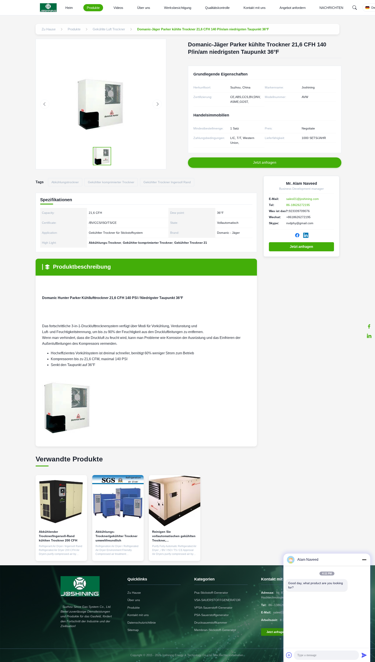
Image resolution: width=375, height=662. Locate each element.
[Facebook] (369, 326)
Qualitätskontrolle (217, 8)
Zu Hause (134, 592)
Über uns (143, 8)
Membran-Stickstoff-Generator (215, 630)
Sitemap (133, 630)
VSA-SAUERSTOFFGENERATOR (217, 600)
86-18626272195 (298, 205)
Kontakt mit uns (254, 8)
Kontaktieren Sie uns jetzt (61, 554)
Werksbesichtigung (177, 8)
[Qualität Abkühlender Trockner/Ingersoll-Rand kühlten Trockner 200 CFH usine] (61, 500)
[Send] (364, 655)
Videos (118, 8)
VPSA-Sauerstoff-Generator (213, 607)
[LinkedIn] (369, 336)
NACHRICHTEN (331, 8)
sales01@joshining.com (302, 199)
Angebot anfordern (293, 8)
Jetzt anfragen (301, 246)
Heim (69, 8)
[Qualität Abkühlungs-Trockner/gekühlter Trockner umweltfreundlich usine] (118, 500)
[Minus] (364, 559)
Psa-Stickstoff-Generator (211, 592)
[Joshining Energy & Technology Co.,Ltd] (49, 7)
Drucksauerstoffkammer (210, 622)
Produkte (93, 8)
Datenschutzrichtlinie (141, 622)
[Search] (354, 7)
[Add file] (289, 655)
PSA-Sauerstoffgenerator (211, 615)
